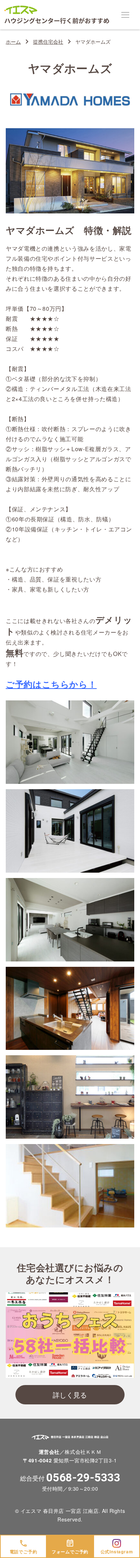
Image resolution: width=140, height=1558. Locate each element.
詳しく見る (70, 1394)
